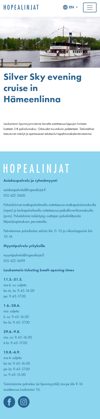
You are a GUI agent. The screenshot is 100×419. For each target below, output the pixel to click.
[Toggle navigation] (90, 7)
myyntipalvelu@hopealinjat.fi (23, 255)
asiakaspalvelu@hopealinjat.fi (24, 189)
